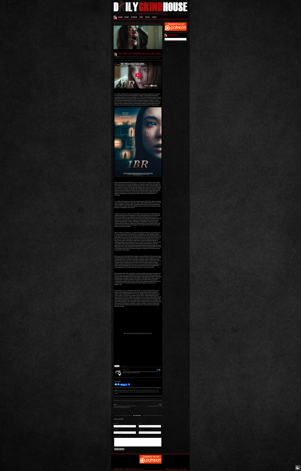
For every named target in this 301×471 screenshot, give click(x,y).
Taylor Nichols (152, 58)
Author (117, 366)
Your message (117, 436)
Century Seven (141, 469)
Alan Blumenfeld (133, 56)
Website (141, 429)
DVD (123, 56)
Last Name (116, 429)
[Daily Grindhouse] (150, 6)
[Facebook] (157, 370)
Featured (125, 56)
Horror (130, 58)
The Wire (120, 17)
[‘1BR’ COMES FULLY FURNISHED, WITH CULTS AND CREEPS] (138, 38)
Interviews (134, 17)
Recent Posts (123, 366)
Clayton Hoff (147, 56)
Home (115, 22)
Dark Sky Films (153, 56)
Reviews (126, 17)
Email (140, 423)
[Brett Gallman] (118, 372)
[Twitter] (159, 370)
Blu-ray (138, 56)
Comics (141, 17)
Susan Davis (147, 58)
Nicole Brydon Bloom (141, 58)
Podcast (147, 17)
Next (155, 405)
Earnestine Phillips (119, 58)
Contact (154, 17)
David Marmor (158, 56)
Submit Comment (119, 449)
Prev (125, 406)
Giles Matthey (126, 58)
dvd (115, 58)
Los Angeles (134, 58)
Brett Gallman (126, 369)
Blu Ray (120, 56)
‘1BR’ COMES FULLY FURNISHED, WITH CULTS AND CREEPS (139, 53)
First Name (116, 423)
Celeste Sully (142, 56)
